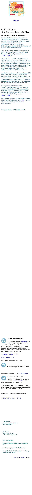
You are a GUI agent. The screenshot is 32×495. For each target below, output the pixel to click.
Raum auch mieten (17, 381)
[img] (16, 9)
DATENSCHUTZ (25, 457)
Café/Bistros (23, 341)
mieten (22, 100)
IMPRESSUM (17, 457)
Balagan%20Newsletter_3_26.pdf (11, 398)
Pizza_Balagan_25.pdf (7, 357)
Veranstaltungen (5, 55)
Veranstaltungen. (23, 373)
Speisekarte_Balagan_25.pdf (9, 354)
